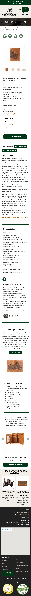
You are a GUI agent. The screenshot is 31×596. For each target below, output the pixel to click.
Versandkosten (9, 109)
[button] (20, 9)
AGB (17, 568)
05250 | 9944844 (24, 512)
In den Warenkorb (15, 136)
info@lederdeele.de (23, 514)
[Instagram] (17, 581)
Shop (7, 28)
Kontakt (27, 509)
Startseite (5, 560)
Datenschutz (20, 560)
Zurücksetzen (10, 124)
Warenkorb (5, 569)
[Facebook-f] (13, 581)
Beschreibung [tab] (8, 147)
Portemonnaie (14, 28)
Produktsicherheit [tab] (9, 150)
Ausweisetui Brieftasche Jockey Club (8, 491)
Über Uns (4, 566)
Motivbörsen (23, 28)
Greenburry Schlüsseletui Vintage (23, 491)
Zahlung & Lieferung (22, 565)
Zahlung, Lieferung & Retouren (12, 114)
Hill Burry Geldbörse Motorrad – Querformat (15, 217)
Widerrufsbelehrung (22, 571)
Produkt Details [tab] (20, 147)
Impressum (19, 562)
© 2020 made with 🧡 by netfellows (15, 578)
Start (3, 28)
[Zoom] (24, 46)
